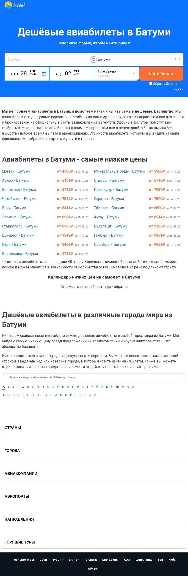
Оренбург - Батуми (110, 244)
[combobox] (49, 59)
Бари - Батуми (14, 244)
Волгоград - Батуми (19, 189)
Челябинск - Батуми (19, 199)
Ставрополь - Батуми (20, 226)
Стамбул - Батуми (109, 180)
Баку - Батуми (14, 208)
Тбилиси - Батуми (109, 208)
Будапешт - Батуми (110, 226)
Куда (101, 52)
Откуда (13, 52)
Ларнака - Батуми (17, 217)
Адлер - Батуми (15, 180)
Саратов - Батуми (109, 199)
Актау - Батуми (106, 217)
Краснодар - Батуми (111, 189)
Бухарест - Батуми (17, 235)
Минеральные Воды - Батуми (119, 171)
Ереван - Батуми (16, 171)
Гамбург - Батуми (109, 235)
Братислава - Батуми (20, 253)
